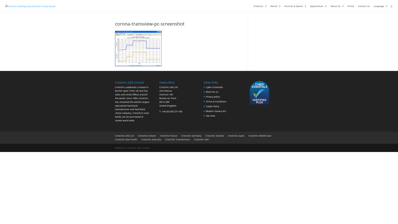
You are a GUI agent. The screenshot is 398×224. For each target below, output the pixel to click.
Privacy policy (213, 96)
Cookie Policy (212, 106)
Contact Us (364, 6)
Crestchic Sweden (214, 135)
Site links (210, 115)
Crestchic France (168, 135)
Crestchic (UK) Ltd (124, 135)
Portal (350, 6)
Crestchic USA (201, 139)
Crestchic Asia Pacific (126, 139)
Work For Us (212, 91)
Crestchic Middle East (259, 135)
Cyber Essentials (214, 87)
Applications (316, 6)
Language (379, 6)
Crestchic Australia (151, 139)
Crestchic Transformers (177, 139)
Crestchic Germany (191, 135)
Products (258, 6)
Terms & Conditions (216, 101)
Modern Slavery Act (216, 111)
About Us (335, 6)
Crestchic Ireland (147, 135)
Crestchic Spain (236, 135)
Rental (273, 6)
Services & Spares (293, 6)
